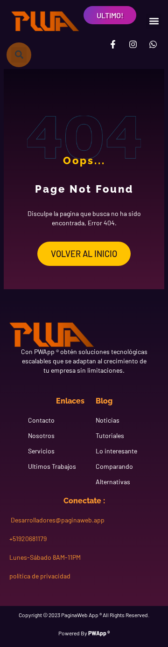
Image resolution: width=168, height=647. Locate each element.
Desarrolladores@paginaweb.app (57, 520)
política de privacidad (39, 576)
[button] (153, 21)
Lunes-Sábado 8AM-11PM (45, 557)
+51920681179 (28, 539)
